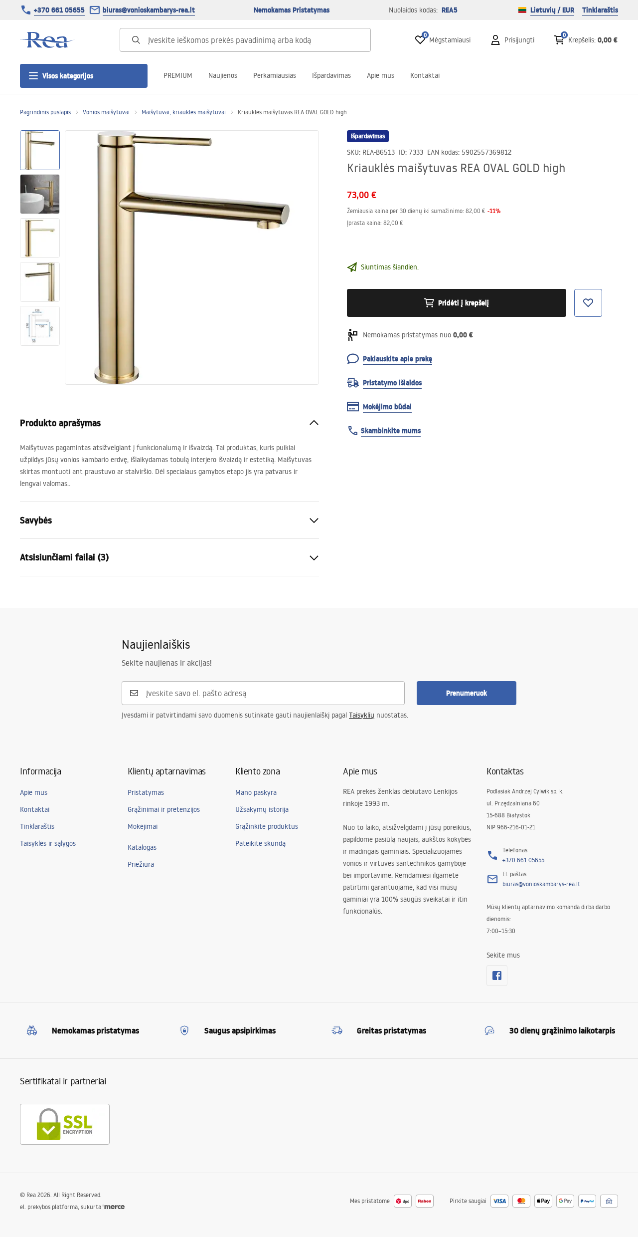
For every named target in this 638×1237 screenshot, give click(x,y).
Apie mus (380, 75)
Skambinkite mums (391, 431)
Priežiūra (141, 864)
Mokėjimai (143, 826)
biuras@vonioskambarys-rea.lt (149, 10)
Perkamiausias (274, 75)
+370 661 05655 (59, 10)
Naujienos (222, 75)
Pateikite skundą (260, 843)
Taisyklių (361, 715)
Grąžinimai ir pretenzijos (164, 809)
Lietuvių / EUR (552, 10)
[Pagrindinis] (47, 40)
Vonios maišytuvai (106, 112)
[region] (40, 257)
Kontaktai (425, 75)
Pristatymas (146, 792)
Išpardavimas (331, 75)
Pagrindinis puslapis (45, 112)
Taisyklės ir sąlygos (48, 843)
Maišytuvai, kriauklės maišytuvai (184, 112)
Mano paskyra (256, 792)
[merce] (114, 1207)
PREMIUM (177, 75)
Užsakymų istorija (262, 809)
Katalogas (142, 847)
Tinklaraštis (600, 10)
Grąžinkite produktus (266, 826)
